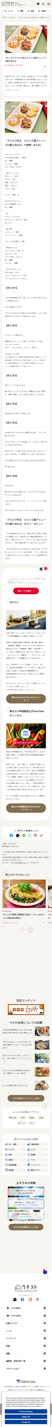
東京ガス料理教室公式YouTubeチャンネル (26, 808)
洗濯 (32, 11)
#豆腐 (41, 1118)
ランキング (11, 1338)
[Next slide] (49, 11)
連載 (8, 1353)
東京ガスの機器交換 (37, 1390)
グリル (20, 65)
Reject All (26, 1417)
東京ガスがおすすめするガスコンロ (26, 698)
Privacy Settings (26, 1411)
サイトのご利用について (19, 863)
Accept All (26, 1422)
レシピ (10, 11)
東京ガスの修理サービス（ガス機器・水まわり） (31, 1387)
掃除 (21, 11)
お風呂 (43, 11)
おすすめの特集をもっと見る (26, 1227)
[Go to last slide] (3, 11)
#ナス (32, 1123)
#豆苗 (23, 1118)
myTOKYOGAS (9, 1387)
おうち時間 (12, 1372)
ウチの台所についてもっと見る (26, 1098)
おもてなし (11, 65)
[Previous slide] (21, 930)
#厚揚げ (32, 1118)
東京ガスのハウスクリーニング (18, 1390)
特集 (8, 1346)
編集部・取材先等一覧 (15, 1361)
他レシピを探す (25, 591)
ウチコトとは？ (13, 1368)
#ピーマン (21, 1123)
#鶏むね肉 (12, 1118)
